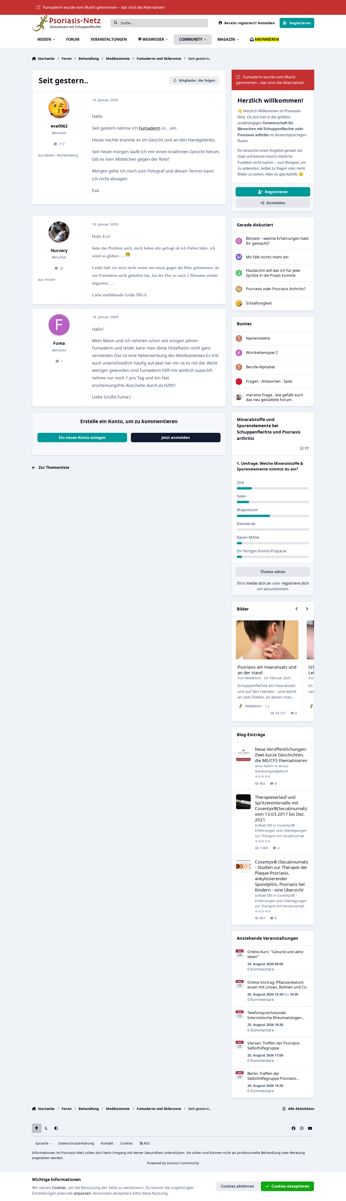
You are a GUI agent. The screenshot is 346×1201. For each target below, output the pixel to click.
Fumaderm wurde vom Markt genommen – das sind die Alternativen (104, 7)
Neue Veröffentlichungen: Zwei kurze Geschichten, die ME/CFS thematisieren (281, 754)
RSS (146, 1143)
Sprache (42, 1143)
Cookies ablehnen (237, 1186)
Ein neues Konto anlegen (82, 437)
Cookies (126, 1143)
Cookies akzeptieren (290, 1186)
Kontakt (107, 1143)
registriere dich (295, 583)
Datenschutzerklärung (76, 1143)
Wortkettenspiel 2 (262, 352)
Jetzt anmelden (175, 437)
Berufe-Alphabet (260, 367)
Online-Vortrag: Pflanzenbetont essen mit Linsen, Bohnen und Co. (277, 985)
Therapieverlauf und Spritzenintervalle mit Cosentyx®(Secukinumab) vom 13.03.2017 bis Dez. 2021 (281, 808)
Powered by (173, 1163)
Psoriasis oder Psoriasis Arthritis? (276, 288)
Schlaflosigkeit (259, 303)
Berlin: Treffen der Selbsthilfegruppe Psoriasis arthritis (271, 1078)
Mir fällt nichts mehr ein (267, 257)
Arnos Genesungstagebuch (271, 768)
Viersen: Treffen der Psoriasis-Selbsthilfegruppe (274, 1045)
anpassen (82, 1193)
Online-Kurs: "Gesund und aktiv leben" (275, 954)
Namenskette (258, 338)
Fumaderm (150, 128)
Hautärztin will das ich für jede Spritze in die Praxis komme (273, 273)
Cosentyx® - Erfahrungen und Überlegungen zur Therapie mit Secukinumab (281, 830)
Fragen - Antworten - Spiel (269, 381)
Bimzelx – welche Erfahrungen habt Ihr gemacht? (277, 241)
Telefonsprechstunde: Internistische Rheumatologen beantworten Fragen (274, 1017)
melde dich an (258, 583)
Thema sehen (273, 571)
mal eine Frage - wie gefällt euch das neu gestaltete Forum (274, 397)
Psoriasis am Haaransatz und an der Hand (266, 669)
